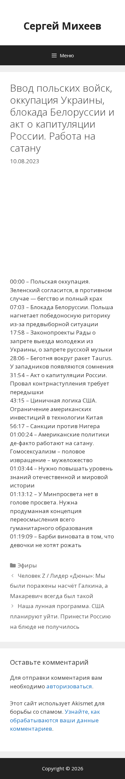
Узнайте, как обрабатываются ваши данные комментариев (55, 720)
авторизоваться (69, 686)
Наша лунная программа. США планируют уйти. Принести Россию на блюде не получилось (60, 616)
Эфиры (27, 565)
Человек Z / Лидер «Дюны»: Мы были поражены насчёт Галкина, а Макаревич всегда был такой (59, 586)
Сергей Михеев (62, 26)
